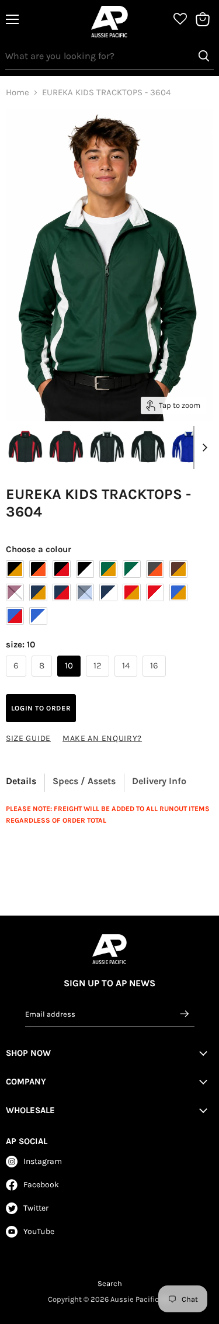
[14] (127, 679)
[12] (99, 679)
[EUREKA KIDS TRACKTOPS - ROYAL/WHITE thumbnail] (188, 447)
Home (17, 93)
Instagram (42, 1161)
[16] (155, 679)
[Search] (204, 56)
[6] (17, 679)
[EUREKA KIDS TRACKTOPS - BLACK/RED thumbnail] (25, 447)
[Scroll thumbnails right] (202, 447)
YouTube (38, 1231)
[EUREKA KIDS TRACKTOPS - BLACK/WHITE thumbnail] (107, 447)
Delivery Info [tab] (159, 780)
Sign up (185, 1014)
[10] (70, 679)
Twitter (35, 1208)
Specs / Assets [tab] (84, 780)
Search (110, 1283)
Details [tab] (21, 780)
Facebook (41, 1185)
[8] (43, 679)
